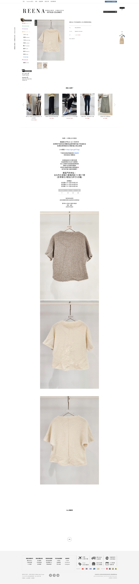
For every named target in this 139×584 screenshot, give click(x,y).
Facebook (67, 562)
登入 (24, 1)
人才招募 (29, 564)
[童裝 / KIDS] (26, 63)
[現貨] (26, 27)
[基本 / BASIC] (26, 52)
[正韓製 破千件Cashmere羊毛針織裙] (69, 114)
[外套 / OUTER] (26, 43)
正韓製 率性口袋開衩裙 (105, 116)
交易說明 (76, 153)
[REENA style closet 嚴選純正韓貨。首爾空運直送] (43, 15)
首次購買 (39, 560)
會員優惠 (59, 562)
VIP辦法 (58, 560)
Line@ (67, 560)
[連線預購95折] (26, 29)
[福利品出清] (26, 60)
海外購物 (39, 564)
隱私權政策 (48, 564)
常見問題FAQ (49, 562)
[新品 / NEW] (26, 32)
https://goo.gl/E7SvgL (73, 149)
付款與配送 (39, 562)
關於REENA (29, 560)
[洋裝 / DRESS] (26, 38)
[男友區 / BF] (26, 57)
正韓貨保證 (29, 562)
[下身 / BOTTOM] (26, 41)
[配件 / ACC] (26, 49)
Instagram (67, 564)
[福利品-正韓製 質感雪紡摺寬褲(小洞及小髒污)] (34, 114)
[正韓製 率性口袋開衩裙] (105, 114)
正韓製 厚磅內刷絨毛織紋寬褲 (51, 116)
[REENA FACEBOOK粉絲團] (111, 2)
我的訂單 (47, 1)
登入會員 (59, 564)
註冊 (36, 1)
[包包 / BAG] (26, 55)
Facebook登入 (30, 1)
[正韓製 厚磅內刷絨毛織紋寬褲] (51, 114)
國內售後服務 (49, 560)
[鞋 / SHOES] (26, 46)
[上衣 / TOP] (26, 35)
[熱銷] (26, 24)
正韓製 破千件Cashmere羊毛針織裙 (69, 116)
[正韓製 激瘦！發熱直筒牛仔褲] (87, 114)
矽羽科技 (115, 578)
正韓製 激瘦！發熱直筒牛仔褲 (87, 116)
